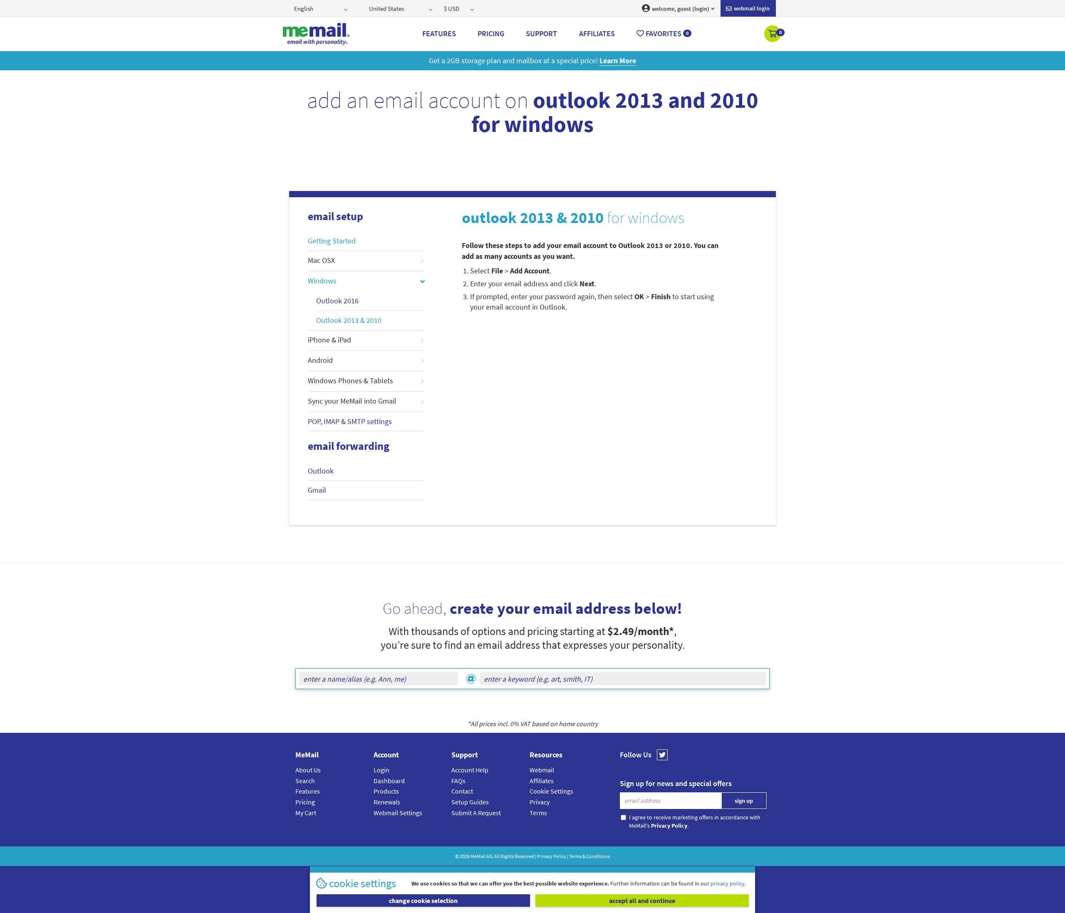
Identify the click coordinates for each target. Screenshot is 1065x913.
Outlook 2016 (337, 300)
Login (381, 770)
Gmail (317, 490)
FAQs (458, 781)
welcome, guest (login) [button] (680, 8)
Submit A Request (476, 813)
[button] (773, 34)
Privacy (540, 802)
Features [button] (439, 33)
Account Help (469, 770)
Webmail (542, 770)
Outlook (321, 471)
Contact (462, 791)
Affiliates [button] (597, 33)
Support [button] (541, 33)
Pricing (305, 802)
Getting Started (332, 241)
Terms (538, 813)
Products (386, 791)
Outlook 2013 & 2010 (348, 320)
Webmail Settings (398, 813)
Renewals (387, 802)
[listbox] (321, 8)
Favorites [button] (666, 33)
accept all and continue (642, 900)
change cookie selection (423, 900)
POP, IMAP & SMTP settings (350, 421)
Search (305, 781)
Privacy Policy (551, 856)
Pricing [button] (491, 33)
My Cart (305, 813)
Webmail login (751, 8)
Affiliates (542, 781)
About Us (308, 770)
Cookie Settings (551, 791)
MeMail (478, 856)
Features (307, 791)
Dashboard (389, 781)
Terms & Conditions (589, 856)
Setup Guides (470, 802)
